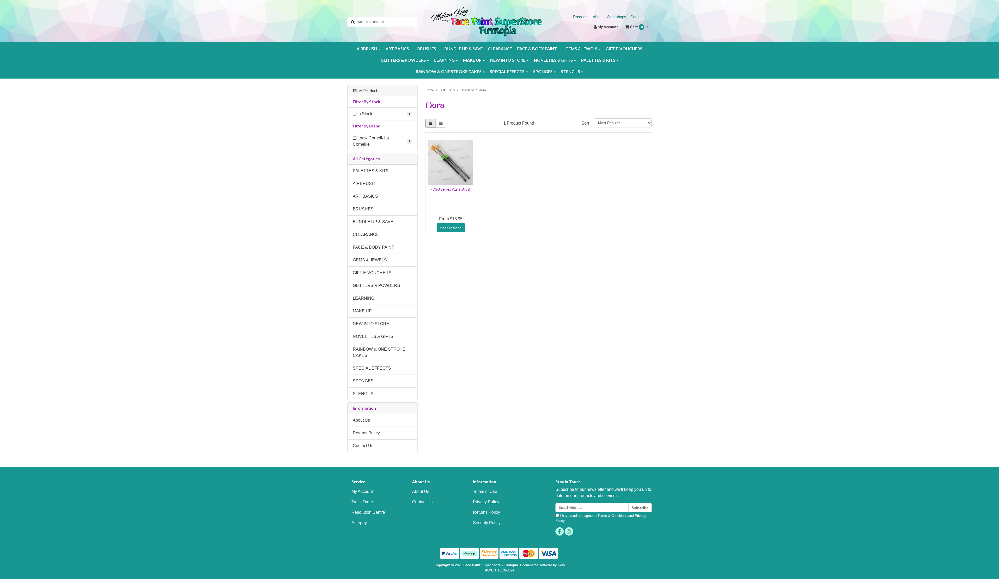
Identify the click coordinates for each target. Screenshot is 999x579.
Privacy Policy (486, 502)
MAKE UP (362, 311)
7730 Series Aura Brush (450, 188)
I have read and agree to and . (600, 518)
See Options (451, 228)
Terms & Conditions (612, 516)
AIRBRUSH (364, 183)
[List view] (441, 123)
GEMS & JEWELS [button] (581, 48)
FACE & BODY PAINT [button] (537, 48)
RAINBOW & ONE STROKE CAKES (379, 352)
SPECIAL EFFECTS (372, 368)
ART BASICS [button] (397, 48)
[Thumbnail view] (430, 123)
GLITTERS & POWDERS (376, 285)
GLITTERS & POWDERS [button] (403, 59)
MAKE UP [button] (472, 59)
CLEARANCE (500, 48)
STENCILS (363, 393)
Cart (636, 26)
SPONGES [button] (543, 71)
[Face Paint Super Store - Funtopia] (486, 21)
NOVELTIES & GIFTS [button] (553, 59)
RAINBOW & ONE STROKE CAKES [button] (449, 71)
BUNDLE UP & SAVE (463, 48)
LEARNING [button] (444, 59)
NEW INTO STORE (371, 323)
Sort (585, 123)
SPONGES (363, 381)
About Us (361, 420)
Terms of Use (485, 491)
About (598, 17)
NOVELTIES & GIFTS (373, 336)
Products (580, 17)
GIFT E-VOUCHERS (624, 48)
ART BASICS (365, 196)
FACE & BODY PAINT (373, 247)
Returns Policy (366, 433)
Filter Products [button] (366, 90)
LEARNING (363, 298)
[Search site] (353, 22)
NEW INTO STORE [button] (508, 59)
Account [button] (608, 26)
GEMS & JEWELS (370, 260)
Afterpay (359, 522)
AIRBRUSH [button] (367, 48)
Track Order (362, 502)
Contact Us (640, 17)
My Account (362, 491)
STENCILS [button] (570, 71)
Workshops (616, 17)
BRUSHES (363, 209)
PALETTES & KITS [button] (598, 59)
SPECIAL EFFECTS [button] (507, 71)
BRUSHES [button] (426, 48)
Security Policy (487, 522)
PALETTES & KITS (371, 171)
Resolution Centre (368, 512)
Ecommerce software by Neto (542, 565)
